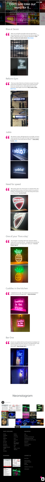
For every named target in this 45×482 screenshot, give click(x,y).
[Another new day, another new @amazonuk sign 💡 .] (40, 415)
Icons (15, 438)
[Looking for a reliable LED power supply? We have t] (18, 408)
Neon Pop (5, 441)
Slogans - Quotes (17, 448)
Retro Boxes (5, 445)
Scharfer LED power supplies (6, 448)
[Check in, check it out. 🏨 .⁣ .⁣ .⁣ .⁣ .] (26, 415)
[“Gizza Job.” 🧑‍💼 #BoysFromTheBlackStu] (18, 415)
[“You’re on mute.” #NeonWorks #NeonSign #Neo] (26, 422)
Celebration (5, 435)
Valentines (15, 449)
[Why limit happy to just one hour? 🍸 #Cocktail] (18, 422)
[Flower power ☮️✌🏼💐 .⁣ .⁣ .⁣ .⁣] (33, 415)
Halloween (5, 438)
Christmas (15, 435)
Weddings (5, 451)
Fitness (4, 436)
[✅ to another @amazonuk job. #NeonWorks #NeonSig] (11, 415)
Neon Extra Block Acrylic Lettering (30, 439)
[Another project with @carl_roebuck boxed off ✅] (40, 408)
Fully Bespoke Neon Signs (28, 438)
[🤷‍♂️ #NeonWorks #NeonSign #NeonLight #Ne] (11, 422)
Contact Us (26, 442)
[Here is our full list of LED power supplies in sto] (4, 408)
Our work (26, 435)
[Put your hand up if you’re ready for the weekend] (40, 422)
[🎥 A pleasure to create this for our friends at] (33, 408)
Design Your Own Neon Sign (29, 436)
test (4, 449)
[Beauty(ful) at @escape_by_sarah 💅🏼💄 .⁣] (4, 422)
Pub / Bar (4, 442)
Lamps (4, 439)
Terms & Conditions (27, 444)
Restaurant (5, 444)
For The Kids (16, 436)
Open (15, 441)
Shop (25, 434)
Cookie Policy (26, 445)
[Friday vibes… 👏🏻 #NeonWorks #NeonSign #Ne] (26, 408)
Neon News (26, 441)
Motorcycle (16, 439)
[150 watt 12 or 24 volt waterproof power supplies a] (11, 408)
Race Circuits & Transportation (16, 443)
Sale (14, 446)
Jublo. (15, 141)
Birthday (15, 434)
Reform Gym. (13, 88)
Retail (15, 445)
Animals (4, 434)
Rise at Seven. (31, 38)
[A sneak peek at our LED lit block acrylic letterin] (4, 415)
